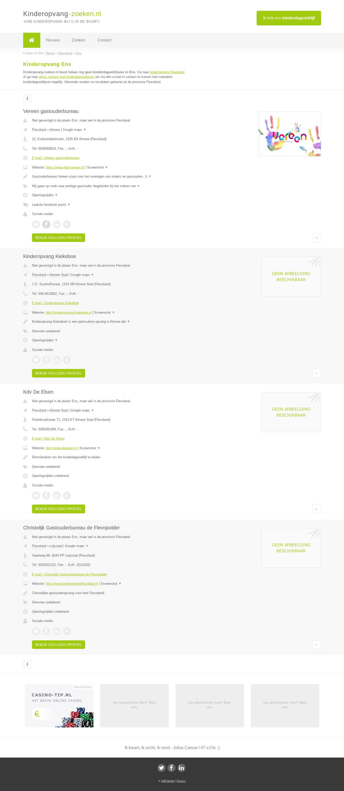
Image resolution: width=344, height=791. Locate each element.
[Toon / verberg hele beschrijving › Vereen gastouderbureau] (109, 176)
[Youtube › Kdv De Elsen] (67, 495)
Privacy (181, 780)
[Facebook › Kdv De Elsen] (46, 495)
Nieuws (53, 40)
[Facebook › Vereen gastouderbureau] (46, 224)
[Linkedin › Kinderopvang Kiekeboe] (57, 360)
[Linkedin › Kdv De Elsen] (57, 495)
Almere (55, 130)
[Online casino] (62, 707)
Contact (104, 40)
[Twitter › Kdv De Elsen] (36, 495)
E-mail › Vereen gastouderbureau (56, 158)
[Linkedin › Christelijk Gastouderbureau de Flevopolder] (57, 631)
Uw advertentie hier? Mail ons (134, 705)
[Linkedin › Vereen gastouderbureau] (57, 224)
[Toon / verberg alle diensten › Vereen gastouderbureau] (109, 186)
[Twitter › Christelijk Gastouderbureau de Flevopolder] (36, 631)
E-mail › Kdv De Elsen (48, 438)
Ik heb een (289, 18)
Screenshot (97, 167)
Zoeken (78, 40)
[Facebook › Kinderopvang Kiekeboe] (46, 360)
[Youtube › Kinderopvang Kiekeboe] (67, 360)
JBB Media (167, 780)
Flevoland (39, 130)
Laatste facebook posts (51, 204)
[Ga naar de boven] (316, 237)
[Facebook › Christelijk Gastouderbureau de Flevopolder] (46, 631)
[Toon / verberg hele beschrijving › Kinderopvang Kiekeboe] (109, 321)
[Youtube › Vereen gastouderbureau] (67, 224)
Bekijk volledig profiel (58, 238)
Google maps (74, 130)
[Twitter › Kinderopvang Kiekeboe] (36, 360)
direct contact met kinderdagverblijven (66, 77)
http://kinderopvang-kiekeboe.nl (68, 312)
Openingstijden (45, 195)
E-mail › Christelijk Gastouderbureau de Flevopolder (69, 574)
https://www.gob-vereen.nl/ (65, 167)
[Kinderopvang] (31, 40)
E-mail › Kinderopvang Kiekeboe (55, 303)
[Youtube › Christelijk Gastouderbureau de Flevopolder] (67, 631)
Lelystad (56, 546)
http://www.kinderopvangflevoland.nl (72, 584)
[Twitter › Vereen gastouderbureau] (36, 224)
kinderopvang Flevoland (167, 72)
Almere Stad (59, 275)
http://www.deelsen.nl (61, 448)
